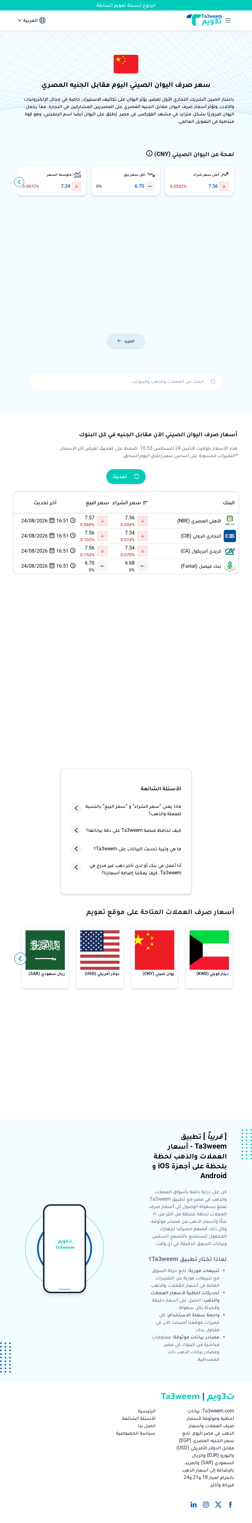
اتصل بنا (147, 1425)
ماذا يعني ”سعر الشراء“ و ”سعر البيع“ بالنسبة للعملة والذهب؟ (133, 809)
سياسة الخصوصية (136, 1433)
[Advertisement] (126, 266)
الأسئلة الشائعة (139, 1418)
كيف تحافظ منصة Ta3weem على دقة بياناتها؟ (133, 830)
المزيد (129, 340)
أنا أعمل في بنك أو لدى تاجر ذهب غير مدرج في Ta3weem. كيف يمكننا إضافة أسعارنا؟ (135, 869)
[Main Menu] (226, 20)
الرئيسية (147, 1411)
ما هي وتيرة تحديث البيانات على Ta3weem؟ (137, 849)
